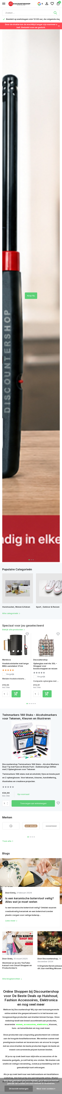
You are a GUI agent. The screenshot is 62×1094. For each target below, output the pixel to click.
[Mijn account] (46, 3)
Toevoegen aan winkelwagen (33, 803)
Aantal (7, 803)
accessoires (30, 1024)
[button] (29, 559)
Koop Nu (31, 295)
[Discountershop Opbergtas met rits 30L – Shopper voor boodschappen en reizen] (46, 645)
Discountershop (40, 660)
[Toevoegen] (16, 693)
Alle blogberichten (11, 978)
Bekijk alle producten (12, 629)
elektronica (42, 1024)
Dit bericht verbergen (18, 1089)
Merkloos (6, 660)
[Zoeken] (55, 12)
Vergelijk (10, 674)
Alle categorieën (10, 613)
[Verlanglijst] (52, 4)
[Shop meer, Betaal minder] (19, 3)
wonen (19, 1024)
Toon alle (6, 841)
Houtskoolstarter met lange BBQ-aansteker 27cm (15, 664)
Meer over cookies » (46, 1089)
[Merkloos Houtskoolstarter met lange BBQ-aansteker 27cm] (15, 645)
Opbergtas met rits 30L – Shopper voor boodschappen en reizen (45, 666)
